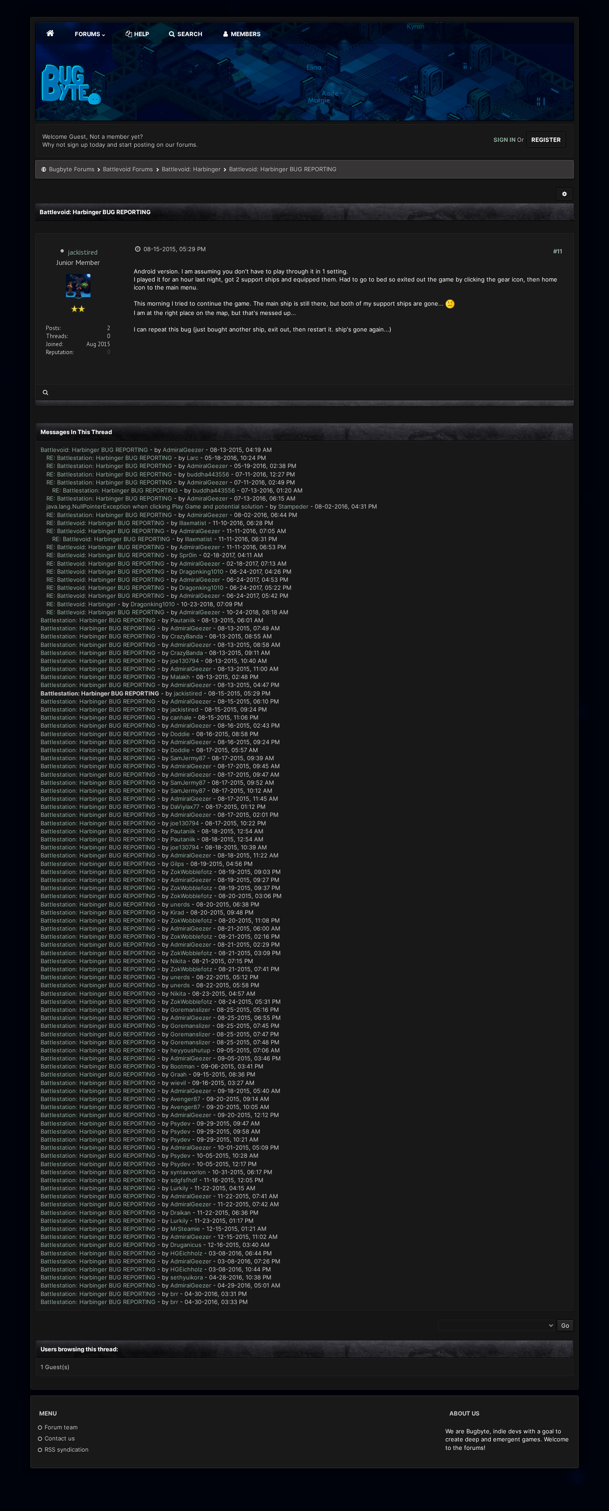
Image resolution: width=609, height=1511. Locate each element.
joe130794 (184, 660)
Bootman (182, 1066)
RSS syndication (66, 1449)
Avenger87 (185, 1098)
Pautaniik (182, 620)
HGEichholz (186, 1253)
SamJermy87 (188, 758)
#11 (557, 251)
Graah (178, 1074)
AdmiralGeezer (183, 449)
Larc (192, 457)
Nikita (178, 961)
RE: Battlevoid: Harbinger (81, 604)
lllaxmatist (192, 522)
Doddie (180, 733)
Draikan (180, 1212)
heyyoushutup (190, 1050)
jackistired (83, 252)
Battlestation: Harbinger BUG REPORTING (98, 620)
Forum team (60, 1427)
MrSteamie (185, 1228)
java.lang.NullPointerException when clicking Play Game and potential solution (154, 506)
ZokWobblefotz (191, 871)
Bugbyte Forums (72, 169)
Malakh (180, 676)
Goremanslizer (190, 1009)
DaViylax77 (184, 806)
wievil (178, 1082)
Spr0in (188, 555)
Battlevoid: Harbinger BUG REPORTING (94, 449)
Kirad (177, 912)
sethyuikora (186, 1277)
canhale (181, 717)
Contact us (59, 1438)
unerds (180, 904)
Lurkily (179, 1188)
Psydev (180, 1123)
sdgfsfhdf (184, 1180)
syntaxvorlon (188, 1172)
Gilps (177, 863)
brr (174, 1293)
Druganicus (186, 1244)
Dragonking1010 (201, 571)
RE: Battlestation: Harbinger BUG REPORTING (109, 457)
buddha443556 (208, 474)
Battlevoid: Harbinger (191, 169)
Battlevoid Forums (128, 169)
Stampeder (293, 506)
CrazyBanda (186, 636)
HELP (141, 33)
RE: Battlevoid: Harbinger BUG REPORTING (105, 522)
